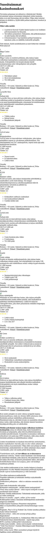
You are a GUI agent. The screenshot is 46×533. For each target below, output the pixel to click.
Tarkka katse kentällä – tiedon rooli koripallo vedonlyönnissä (21, 524)
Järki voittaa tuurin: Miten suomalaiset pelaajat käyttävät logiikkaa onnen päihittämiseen (19, 531)
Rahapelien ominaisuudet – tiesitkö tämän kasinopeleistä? (20, 487)
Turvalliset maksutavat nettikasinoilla (13, 475)
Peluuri (12, 88)
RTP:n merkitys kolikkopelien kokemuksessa (16, 522)
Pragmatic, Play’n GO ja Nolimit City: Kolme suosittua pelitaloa (22, 510)
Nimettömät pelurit (23, 88)
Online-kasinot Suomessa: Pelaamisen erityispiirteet (18, 504)
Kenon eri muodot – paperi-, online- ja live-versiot (17, 498)
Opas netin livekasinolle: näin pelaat (12, 485)
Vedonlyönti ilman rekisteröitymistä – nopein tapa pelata (19, 520)
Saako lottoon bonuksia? (8, 512)
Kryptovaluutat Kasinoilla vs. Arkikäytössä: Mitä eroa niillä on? (22, 518)
